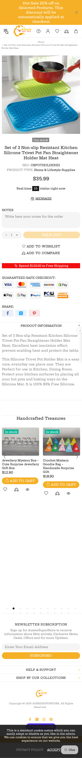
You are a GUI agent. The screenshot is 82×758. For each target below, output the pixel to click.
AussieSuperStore (21, 31)
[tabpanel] (20, 463)
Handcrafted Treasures (41, 418)
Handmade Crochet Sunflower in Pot (58, 484)
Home (41, 42)
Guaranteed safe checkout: (28, 278)
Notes (7, 210)
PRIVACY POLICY (29, 749)
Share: (8, 306)
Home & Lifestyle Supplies (54, 170)
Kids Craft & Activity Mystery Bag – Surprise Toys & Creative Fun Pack (19, 461)
